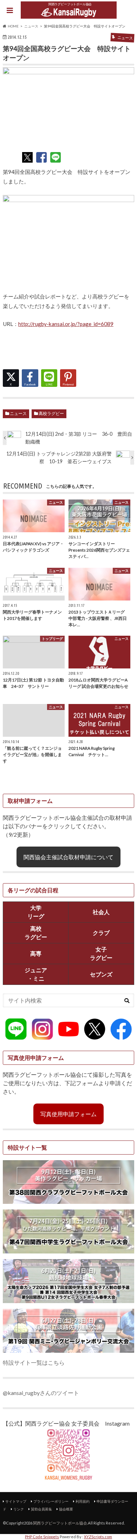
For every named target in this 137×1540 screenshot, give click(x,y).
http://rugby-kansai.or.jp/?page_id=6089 (65, 324)
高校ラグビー (51, 413)
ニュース (18, 413)
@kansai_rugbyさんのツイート (41, 1392)
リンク (18, 1509)
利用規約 (83, 1501)
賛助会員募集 (41, 1509)
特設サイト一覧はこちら (34, 1362)
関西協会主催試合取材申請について (68, 857)
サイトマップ (15, 1501)
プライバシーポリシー (50, 1501)
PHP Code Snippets (42, 1536)
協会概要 (66, 1509)
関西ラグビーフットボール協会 (60, 1523)
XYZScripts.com (98, 1536)
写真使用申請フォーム (68, 1114)
